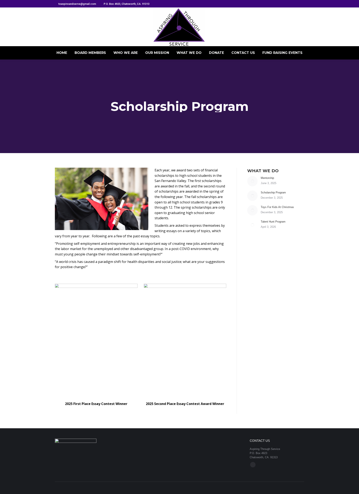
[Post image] (252, 181)
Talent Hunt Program (273, 221)
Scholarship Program (273, 192)
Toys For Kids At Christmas (277, 207)
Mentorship (267, 178)
